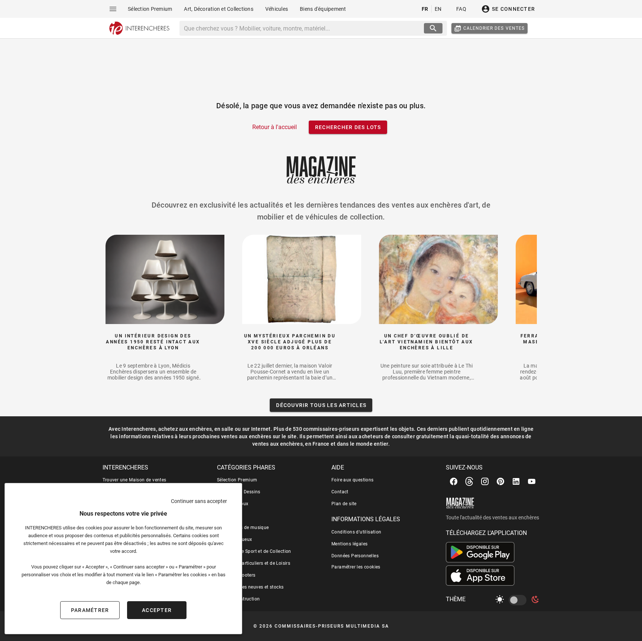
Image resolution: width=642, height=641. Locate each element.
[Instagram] (485, 481)
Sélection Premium (237, 480)
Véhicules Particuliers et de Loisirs (253, 563)
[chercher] (433, 28)
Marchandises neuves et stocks (250, 587)
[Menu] (113, 9)
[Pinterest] (500, 481)
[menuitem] (150, 9)
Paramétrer (90, 610)
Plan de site (344, 503)
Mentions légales (349, 544)
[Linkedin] (516, 481)
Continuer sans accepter (199, 501)
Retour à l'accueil (274, 127)
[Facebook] (453, 481)
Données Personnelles (355, 555)
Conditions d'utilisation (356, 532)
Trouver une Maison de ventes (134, 480)
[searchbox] (302, 28)
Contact (339, 491)
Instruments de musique (243, 527)
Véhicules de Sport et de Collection (254, 551)
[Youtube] (531, 481)
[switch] (519, 600)
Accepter (157, 610)
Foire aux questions (352, 480)
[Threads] (469, 481)
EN (438, 9)
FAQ (461, 9)
